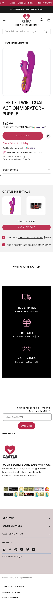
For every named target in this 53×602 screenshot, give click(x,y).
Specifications (10, 170)
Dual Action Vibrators (16, 43)
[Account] (41, 20)
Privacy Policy (8, 433)
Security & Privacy (11, 592)
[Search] (45, 31)
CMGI (11, 578)
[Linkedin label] (33, 549)
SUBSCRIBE (26, 425)
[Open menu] (7, 20)
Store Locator (10, 598)
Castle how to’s (13, 533)
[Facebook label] (10, 549)
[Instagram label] (4, 549)
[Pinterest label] (16, 549)
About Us (8, 518)
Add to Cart (22, 135)
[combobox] (26, 31)
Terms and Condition (13, 587)
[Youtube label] (22, 549)
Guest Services (12, 526)
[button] (26, 127)
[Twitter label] (27, 549)
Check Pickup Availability (15, 143)
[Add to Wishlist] (48, 136)
